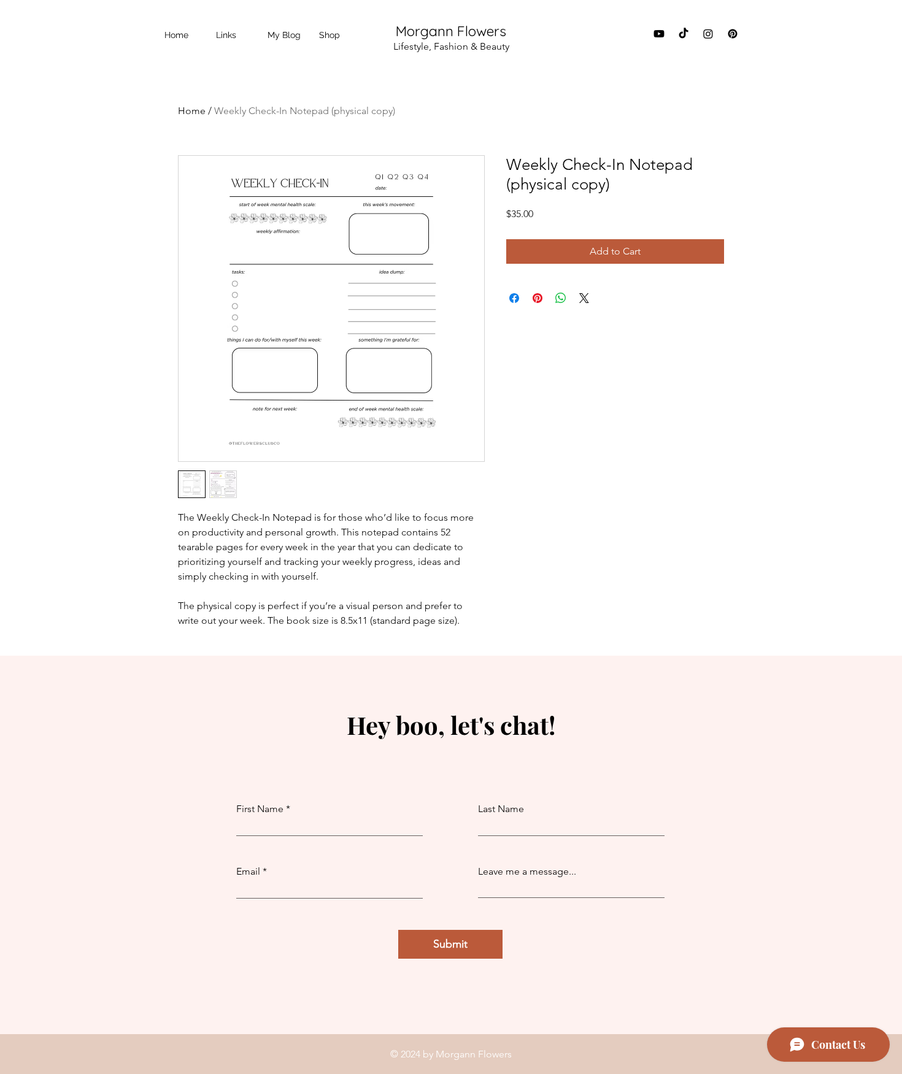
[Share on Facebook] (514, 298)
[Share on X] (584, 298)
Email (248, 871)
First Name (259, 809)
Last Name (501, 809)
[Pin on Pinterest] (537, 298)
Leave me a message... (527, 871)
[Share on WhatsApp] (560, 298)
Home (192, 111)
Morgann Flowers (451, 31)
